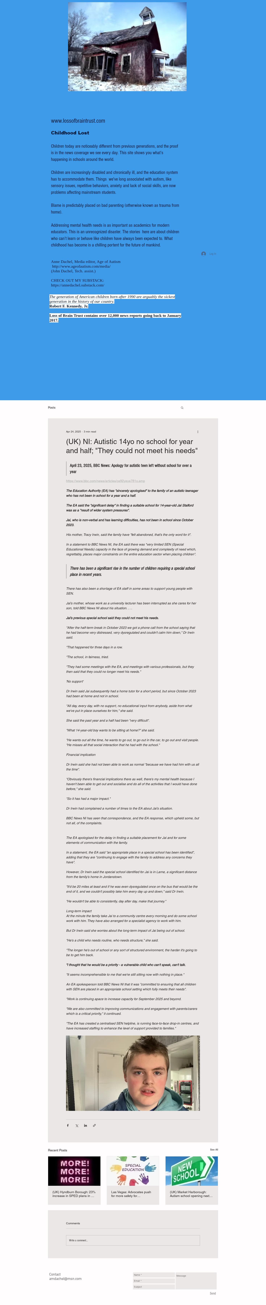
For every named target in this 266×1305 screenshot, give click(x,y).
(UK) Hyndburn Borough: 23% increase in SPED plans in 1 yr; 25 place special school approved (74, 1194)
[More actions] (198, 431)
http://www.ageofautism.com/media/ (81, 266)
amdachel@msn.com (65, 1279)
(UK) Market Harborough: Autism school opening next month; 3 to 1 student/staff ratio (189, 1194)
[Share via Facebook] (67, 1125)
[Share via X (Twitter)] (76, 1125)
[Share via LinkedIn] (85, 1125)
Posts (52, 407)
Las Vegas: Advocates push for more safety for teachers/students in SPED (131, 1194)
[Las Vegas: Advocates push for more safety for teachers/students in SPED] (133, 1171)
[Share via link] (94, 1125)
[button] (182, 407)
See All (214, 1149)
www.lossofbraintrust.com (78, 120)
